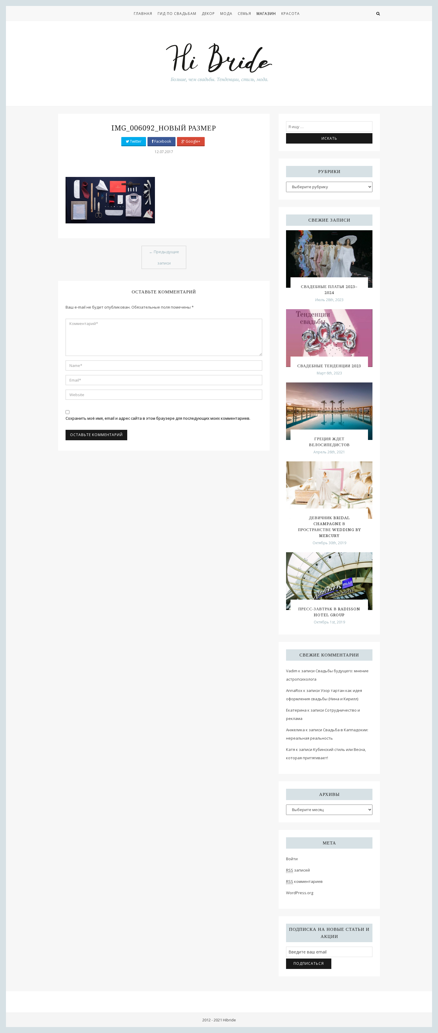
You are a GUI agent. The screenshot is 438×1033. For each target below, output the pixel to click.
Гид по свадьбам (177, 13)
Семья (244, 13)
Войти (292, 858)
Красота (290, 13)
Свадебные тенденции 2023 (329, 366)
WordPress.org (299, 892)
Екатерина (296, 710)
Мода (226, 13)
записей (298, 870)
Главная (143, 13)
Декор (208, 13)
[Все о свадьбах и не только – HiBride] (219, 62)
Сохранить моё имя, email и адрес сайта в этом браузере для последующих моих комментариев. (158, 418)
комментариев (304, 881)
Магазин (266, 13)
